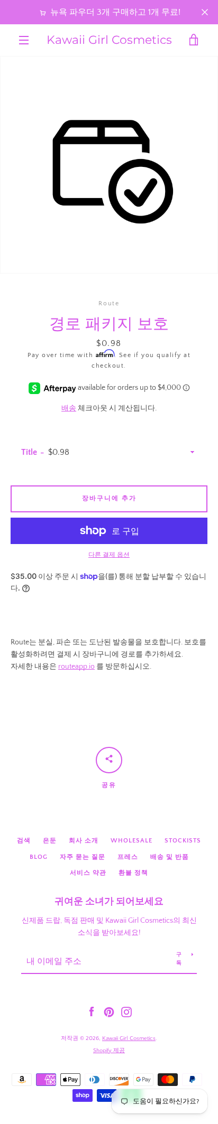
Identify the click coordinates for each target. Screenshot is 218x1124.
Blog (39, 857)
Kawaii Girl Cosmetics (109, 40)
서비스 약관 (88, 872)
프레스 (127, 857)
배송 (68, 408)
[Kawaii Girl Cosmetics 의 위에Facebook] (91, 1011)
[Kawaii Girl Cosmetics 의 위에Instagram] (126, 1011)
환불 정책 (133, 872)
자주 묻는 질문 (82, 857)
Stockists (183, 840)
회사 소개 (83, 840)
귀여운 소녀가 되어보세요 (109, 901)
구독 (179, 959)
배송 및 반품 (169, 857)
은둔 (50, 840)
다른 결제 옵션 (109, 554)
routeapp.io (76, 666)
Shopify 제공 (109, 1050)
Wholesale (131, 840)
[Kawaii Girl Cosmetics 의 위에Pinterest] (109, 1011)
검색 (24, 840)
